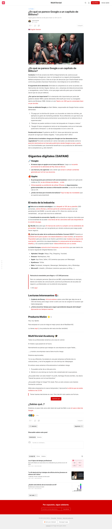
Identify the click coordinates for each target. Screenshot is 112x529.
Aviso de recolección (68, 518)
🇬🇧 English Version (34, 29)
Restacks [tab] (39, 437)
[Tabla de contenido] (2, 264)
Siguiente (77, 426)
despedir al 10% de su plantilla (67, 206)
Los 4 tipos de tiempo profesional (40, 460)
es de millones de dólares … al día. (52, 182)
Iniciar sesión (105, 3)
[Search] (85, 2)
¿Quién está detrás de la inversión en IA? (42, 485)
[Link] (26, 69)
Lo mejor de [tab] (32, 456)
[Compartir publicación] (88, 2)
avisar (63, 170)
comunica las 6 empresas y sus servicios (55, 247)
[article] (56, 464)
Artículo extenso (51, 299)
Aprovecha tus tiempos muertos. (42, 309)
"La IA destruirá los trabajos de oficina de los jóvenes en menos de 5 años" (47, 473)
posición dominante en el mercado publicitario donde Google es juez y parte (54, 143)
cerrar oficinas (41, 209)
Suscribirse (95, 3)
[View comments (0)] (35, 25)
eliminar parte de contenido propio (59, 209)
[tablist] (35, 437)
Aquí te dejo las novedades (70, 193)
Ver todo (31, 495)
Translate (31, 8)
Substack (48, 525)
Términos (59, 518)
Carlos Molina (35, 20)
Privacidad (53, 518)
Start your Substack (50, 522)
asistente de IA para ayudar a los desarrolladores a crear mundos (50, 237)
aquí (35, 288)
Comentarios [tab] (32, 437)
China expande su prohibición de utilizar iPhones (47, 185)
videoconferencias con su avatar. (64, 243)
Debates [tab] (43, 456)
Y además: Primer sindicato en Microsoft (38, 476)
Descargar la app (63, 522)
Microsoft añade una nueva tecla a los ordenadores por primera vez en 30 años (47, 463)
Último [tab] (38, 456)
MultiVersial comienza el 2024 (36, 487)
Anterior (34, 426)
